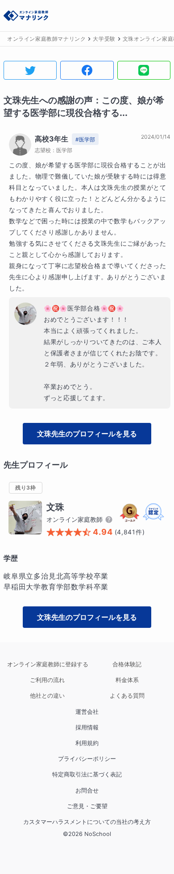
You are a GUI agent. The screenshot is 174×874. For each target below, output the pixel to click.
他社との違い (47, 695)
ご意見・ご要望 (87, 806)
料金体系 (127, 680)
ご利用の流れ (47, 680)
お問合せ (87, 790)
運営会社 (87, 711)
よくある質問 (127, 695)
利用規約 (87, 743)
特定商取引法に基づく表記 (87, 774)
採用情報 (87, 727)
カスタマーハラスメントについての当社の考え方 (87, 822)
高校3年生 (51, 138)
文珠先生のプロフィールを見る (87, 433)
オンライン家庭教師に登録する (47, 664)
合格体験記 (126, 664)
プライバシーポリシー (87, 758)
